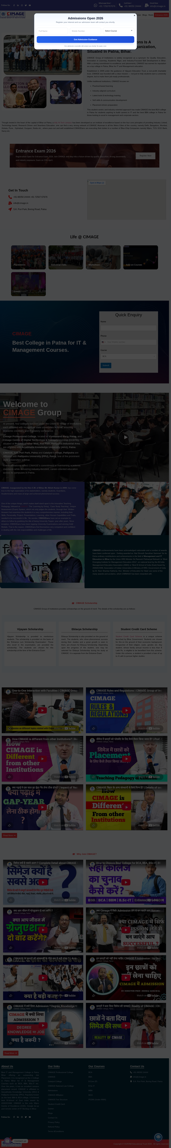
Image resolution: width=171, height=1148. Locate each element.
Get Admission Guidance (85, 39)
